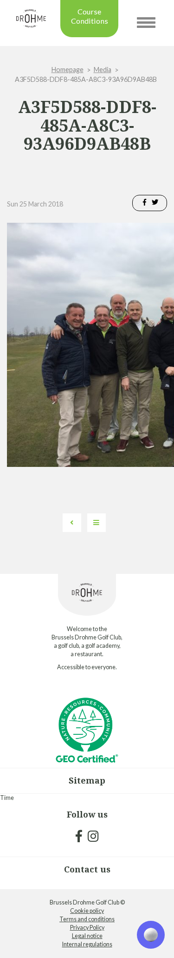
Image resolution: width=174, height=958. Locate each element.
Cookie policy (87, 910)
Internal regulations (87, 944)
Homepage (68, 69)
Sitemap (87, 780)
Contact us (87, 869)
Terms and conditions (87, 919)
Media (102, 69)
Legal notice (87, 935)
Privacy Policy (87, 927)
